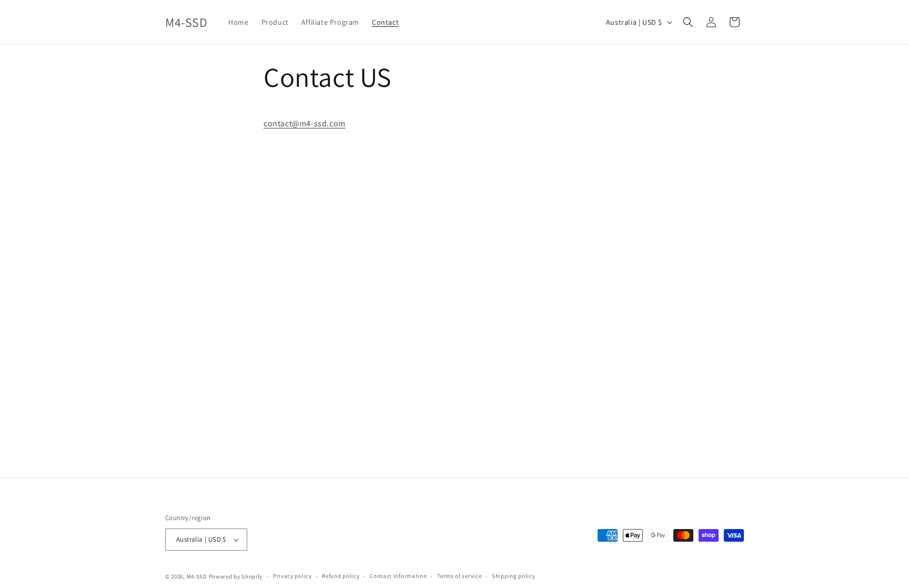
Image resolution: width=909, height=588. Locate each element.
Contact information (398, 576)
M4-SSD (197, 576)
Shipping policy (514, 576)
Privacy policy (292, 576)
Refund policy (340, 576)
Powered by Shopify (236, 576)
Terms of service (459, 576)
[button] (688, 22)
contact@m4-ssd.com (305, 123)
